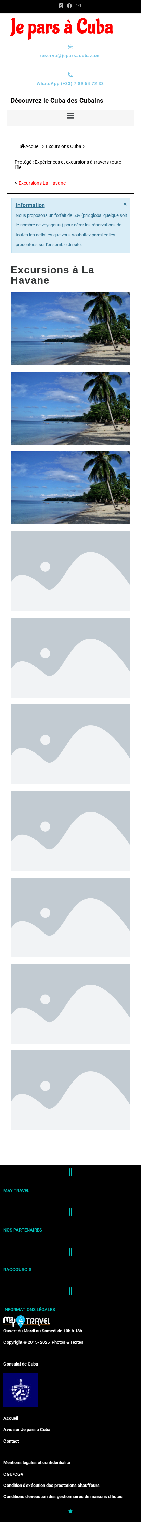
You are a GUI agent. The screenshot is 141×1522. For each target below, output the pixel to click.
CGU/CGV (13, 1474)
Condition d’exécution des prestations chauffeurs (51, 1485)
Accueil (32, 146)
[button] (70, 116)
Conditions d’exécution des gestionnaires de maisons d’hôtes (63, 1496)
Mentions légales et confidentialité (36, 1462)
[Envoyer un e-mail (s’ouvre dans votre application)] (77, 6)
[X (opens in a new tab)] (61, 6)
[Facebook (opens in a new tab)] (69, 6)
